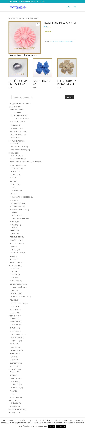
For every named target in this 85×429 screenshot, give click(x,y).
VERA (12, 256)
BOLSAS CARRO (15, 109)
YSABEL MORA (15, 262)
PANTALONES (15, 350)
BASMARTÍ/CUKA (16, 165)
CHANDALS (14, 331)
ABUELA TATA (15, 155)
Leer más (43, 426)
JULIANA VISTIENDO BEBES (19, 197)
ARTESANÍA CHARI (16, 159)
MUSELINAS (14, 125)
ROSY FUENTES (15, 237)
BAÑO (14, 212)
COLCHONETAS (15, 112)
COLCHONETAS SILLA (17, 115)
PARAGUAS (14, 353)
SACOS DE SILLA (15, 138)
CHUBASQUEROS (16, 337)
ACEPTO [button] (51, 426)
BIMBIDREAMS (15, 168)
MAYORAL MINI (15, 206)
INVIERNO (13, 403)
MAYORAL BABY (15, 203)
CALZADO (13, 143)
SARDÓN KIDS (15, 240)
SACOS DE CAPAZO (16, 131)
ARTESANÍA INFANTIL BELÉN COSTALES (24, 162)
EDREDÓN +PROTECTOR (18, 119)
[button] (38, 24)
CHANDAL (13, 278)
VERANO (13, 406)
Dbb (11, 187)
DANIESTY (13, 184)
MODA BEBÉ (12, 266)
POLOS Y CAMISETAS (17, 303)
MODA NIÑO (12, 369)
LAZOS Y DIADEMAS (66, 41)
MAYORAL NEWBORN (17, 210)
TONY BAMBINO (16, 243)
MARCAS (15, 18)
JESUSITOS (13, 294)
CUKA (12, 181)
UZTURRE (13, 250)
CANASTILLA (12, 107)
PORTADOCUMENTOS (19, 218)
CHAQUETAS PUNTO (17, 334)
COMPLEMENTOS (14, 141)
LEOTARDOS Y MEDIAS (18, 150)
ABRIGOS (13, 268)
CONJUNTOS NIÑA (16, 284)
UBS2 (12, 246)
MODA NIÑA (12, 316)
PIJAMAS (13, 357)
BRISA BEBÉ (14, 171)
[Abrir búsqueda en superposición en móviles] (42, 97)
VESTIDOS (13, 366)
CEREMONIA (14, 325)
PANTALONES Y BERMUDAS (19, 297)
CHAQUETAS (14, 281)
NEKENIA (13, 230)
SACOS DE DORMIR (16, 135)
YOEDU (12, 259)
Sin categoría (12, 412)
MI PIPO (13, 222)
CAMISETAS (14, 321)
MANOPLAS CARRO (16, 122)
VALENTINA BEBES (16, 253)
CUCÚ (12, 178)
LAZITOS (21, 18)
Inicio (10, 18)
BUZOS (12, 271)
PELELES (13, 300)
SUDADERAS (14, 309)
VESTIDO (13, 313)
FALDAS (13, 344)
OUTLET (11, 400)
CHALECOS (14, 274)
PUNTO (12, 306)
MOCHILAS (15, 215)
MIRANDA (13, 225)
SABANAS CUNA (15, 128)
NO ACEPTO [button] (61, 426)
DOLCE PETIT (14, 191)
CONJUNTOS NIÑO (16, 287)
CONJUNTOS (14, 341)
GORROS (13, 290)
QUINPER (13, 234)
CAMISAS (13, 375)
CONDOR (13, 175)
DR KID (12, 194)
